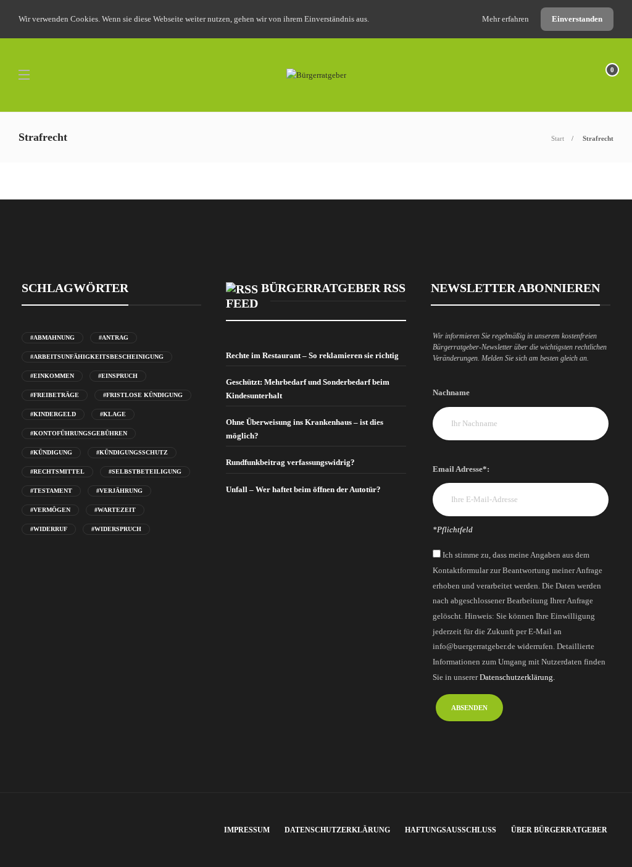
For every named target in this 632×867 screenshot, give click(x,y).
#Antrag (113, 337)
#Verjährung (119, 490)
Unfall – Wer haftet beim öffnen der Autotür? (303, 489)
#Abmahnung (52, 337)
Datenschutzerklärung (337, 830)
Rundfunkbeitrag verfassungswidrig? (290, 462)
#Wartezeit (115, 509)
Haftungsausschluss (450, 830)
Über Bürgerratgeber (559, 830)
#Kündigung (51, 452)
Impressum (247, 830)
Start (557, 138)
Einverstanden (577, 18)
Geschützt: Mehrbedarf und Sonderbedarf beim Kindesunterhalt (307, 388)
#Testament (51, 490)
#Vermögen (50, 509)
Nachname (451, 392)
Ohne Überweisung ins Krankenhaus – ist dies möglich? (304, 428)
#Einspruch (118, 375)
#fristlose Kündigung (143, 395)
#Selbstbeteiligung (145, 471)
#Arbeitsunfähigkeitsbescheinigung (97, 356)
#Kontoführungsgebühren (78, 433)
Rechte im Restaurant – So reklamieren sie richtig (312, 355)
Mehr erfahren (506, 18)
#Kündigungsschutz (132, 452)
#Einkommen (52, 375)
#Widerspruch (116, 529)
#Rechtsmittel (57, 471)
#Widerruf (48, 529)
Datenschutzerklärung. (517, 677)
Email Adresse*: (461, 469)
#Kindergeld (53, 414)
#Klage (113, 414)
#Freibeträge (54, 395)
